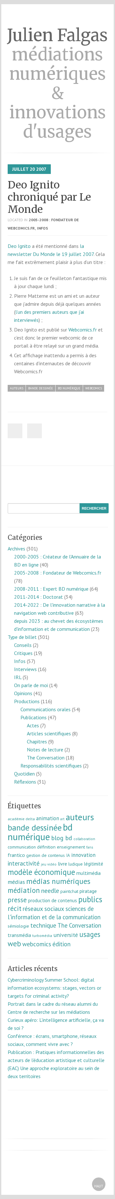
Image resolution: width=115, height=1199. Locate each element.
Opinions (23, 693)
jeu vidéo (49, 864)
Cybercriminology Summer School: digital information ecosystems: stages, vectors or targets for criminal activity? (54, 987)
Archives (16, 548)
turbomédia (42, 935)
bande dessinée (40, 388)
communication (22, 847)
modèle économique (41, 872)
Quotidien (24, 773)
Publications (33, 717)
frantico (16, 855)
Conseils (23, 645)
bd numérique (69, 388)
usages (89, 934)
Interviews (25, 669)
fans (89, 847)
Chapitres (37, 741)
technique (43, 925)
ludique (75, 864)
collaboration (84, 838)
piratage (88, 891)
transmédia (19, 935)
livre (62, 863)
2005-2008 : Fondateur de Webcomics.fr (57, 572)
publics (90, 899)
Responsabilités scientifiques (51, 765)
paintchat (69, 891)
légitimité (93, 864)
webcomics (93, 388)
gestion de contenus (45, 855)
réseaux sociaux (43, 909)
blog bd (61, 838)
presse (17, 899)
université (65, 935)
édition (61, 944)
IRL (17, 677)
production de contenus (52, 900)
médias (16, 882)
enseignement (71, 847)
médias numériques (58, 881)
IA (68, 855)
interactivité (24, 863)
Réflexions (25, 781)
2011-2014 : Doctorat (38, 597)
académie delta (21, 818)
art (62, 819)
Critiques (23, 653)
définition (46, 847)
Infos (42, 228)
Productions (27, 701)
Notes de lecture (45, 749)
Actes (33, 725)
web (14, 943)
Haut (98, 1186)
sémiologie (18, 926)
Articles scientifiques (49, 733)
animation (47, 818)
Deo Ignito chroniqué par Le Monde (49, 197)
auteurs (16, 388)
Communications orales (45, 709)
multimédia (88, 873)
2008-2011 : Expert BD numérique (51, 589)
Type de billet (22, 637)
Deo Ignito (19, 246)
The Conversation (46, 757)
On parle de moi (31, 685)
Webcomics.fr (82, 329)
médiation (24, 890)
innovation (83, 854)
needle (50, 890)
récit (14, 908)
